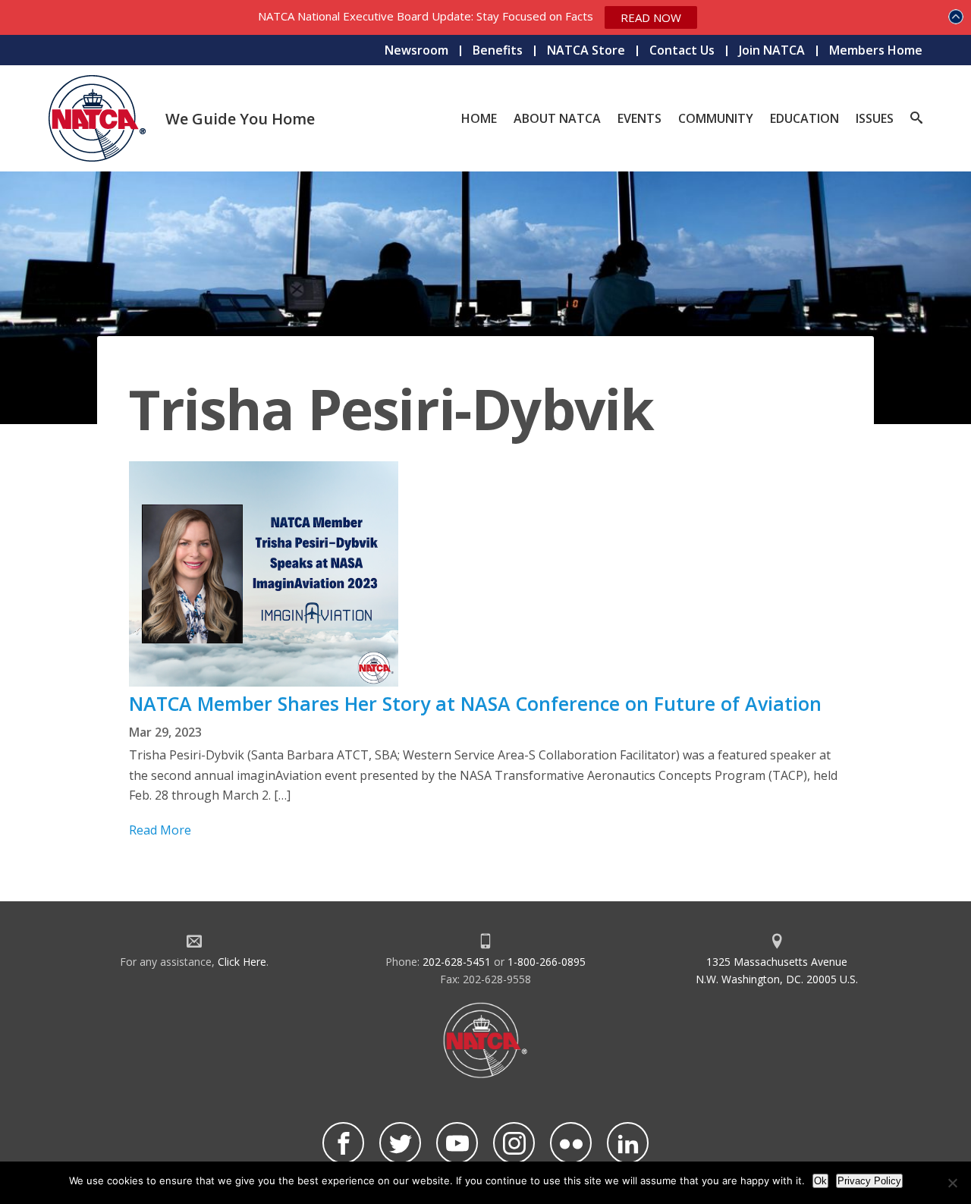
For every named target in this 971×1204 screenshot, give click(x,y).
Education (804, 118)
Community (715, 118)
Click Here (242, 961)
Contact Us (682, 50)
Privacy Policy (869, 1181)
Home (479, 118)
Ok (820, 1181)
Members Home (875, 50)
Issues (875, 118)
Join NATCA (772, 50)
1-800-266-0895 (546, 961)
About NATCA (557, 118)
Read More (160, 830)
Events (639, 118)
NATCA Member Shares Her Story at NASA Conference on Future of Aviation (475, 703)
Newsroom (416, 50)
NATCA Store (586, 50)
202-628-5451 (457, 961)
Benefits (498, 50)
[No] (952, 1182)
